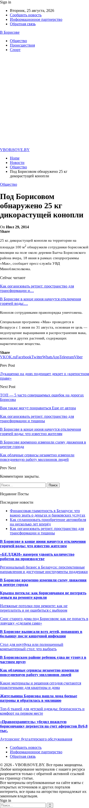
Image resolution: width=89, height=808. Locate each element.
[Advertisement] (44, 100)
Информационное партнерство (36, 19)
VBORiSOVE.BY (15, 150)
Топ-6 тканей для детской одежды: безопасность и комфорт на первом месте (42, 711)
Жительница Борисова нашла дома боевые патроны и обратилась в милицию (38, 698)
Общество (18, 41)
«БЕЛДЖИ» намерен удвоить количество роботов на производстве (37, 556)
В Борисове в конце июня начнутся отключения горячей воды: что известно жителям (43, 543)
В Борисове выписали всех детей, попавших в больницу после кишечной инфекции (41, 633)
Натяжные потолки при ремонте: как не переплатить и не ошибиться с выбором (33, 608)
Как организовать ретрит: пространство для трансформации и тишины (47, 530)
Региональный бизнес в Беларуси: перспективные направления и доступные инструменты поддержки (44, 569)
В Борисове (10, 32)
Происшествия (22, 45)
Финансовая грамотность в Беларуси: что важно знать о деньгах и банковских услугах (47, 513)
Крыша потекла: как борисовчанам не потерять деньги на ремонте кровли (43, 595)
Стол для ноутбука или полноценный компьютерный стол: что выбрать (31, 646)
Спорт (15, 50)
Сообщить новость (26, 15)
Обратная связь (23, 24)
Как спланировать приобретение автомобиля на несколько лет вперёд (48, 522)
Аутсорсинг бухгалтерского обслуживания (36, 739)
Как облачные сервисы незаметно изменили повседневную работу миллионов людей (39, 672)
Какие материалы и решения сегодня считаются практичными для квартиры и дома (40, 685)
